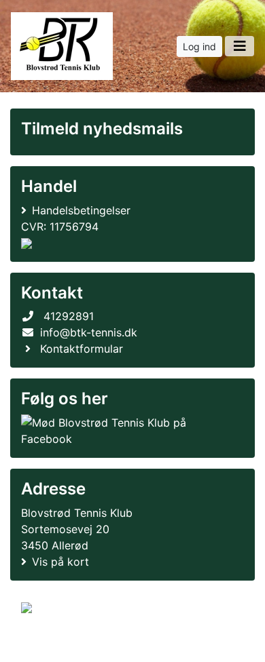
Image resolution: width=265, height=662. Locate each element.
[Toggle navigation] (239, 46)
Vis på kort (60, 561)
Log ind (199, 46)
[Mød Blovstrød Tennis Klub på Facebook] (129, 430)
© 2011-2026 (49, 644)
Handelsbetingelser (81, 210)
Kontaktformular (81, 348)
